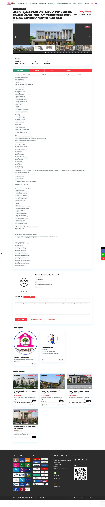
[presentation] (15, 37)
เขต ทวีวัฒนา (16, 20)
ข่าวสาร (80, 3)
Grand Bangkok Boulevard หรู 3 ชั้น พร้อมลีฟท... (25, 428)
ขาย (15, 8)
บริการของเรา (33, 3)
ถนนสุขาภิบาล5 (18, 423)
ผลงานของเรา (51, 3)
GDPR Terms (27, 316)
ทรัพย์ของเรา (42, 3)
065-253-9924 (41, 282)
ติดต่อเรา (86, 3)
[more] (34, 399)
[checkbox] (15, 316)
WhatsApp (52, 319)
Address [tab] (37, 70)
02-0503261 (58, 464)
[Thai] (96, 3)
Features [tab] (68, 70)
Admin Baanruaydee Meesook (47, 275)
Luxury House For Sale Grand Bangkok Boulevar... (79, 392)
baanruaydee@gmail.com (61, 468)
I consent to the (23, 316)
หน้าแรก (13, 3)
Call (37, 319)
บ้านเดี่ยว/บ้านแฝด (21, 8)
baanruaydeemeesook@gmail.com (45, 284)
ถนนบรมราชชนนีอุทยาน (20, 387)
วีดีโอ (74, 3)
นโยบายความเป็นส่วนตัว (73, 497)
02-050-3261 (40, 279)
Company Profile (22, 3)
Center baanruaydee (21, 357)
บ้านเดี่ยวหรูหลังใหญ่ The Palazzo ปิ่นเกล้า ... (25, 392)
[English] (92, 3)
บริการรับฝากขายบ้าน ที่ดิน (64, 3)
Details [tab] (52, 70)
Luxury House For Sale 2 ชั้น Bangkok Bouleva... (51, 392)
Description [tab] (20, 70)
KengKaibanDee (47, 348)
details (61, 401)
